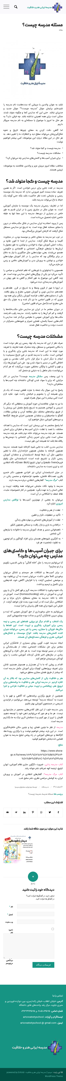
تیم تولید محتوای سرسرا (23, 787)
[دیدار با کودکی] (18, 848)
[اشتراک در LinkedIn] (24, 812)
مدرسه (60, 727)
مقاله (61, 30)
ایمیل (10, 914)
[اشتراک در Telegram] (16, 812)
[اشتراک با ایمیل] (8, 812)
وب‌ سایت (9, 922)
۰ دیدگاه (45, 787)
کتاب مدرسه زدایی (54, 765)
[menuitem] (15, 7)
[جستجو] (15, 7)
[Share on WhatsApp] (41, 812)
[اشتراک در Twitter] (50, 812)
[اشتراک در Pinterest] (33, 812)
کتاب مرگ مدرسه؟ (53, 774)
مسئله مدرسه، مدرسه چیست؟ (40, 794)
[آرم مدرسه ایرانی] (33, 69)
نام (11, 906)
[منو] (7, 7)
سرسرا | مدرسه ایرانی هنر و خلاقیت (39, 1072)
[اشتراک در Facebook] (58, 812)
